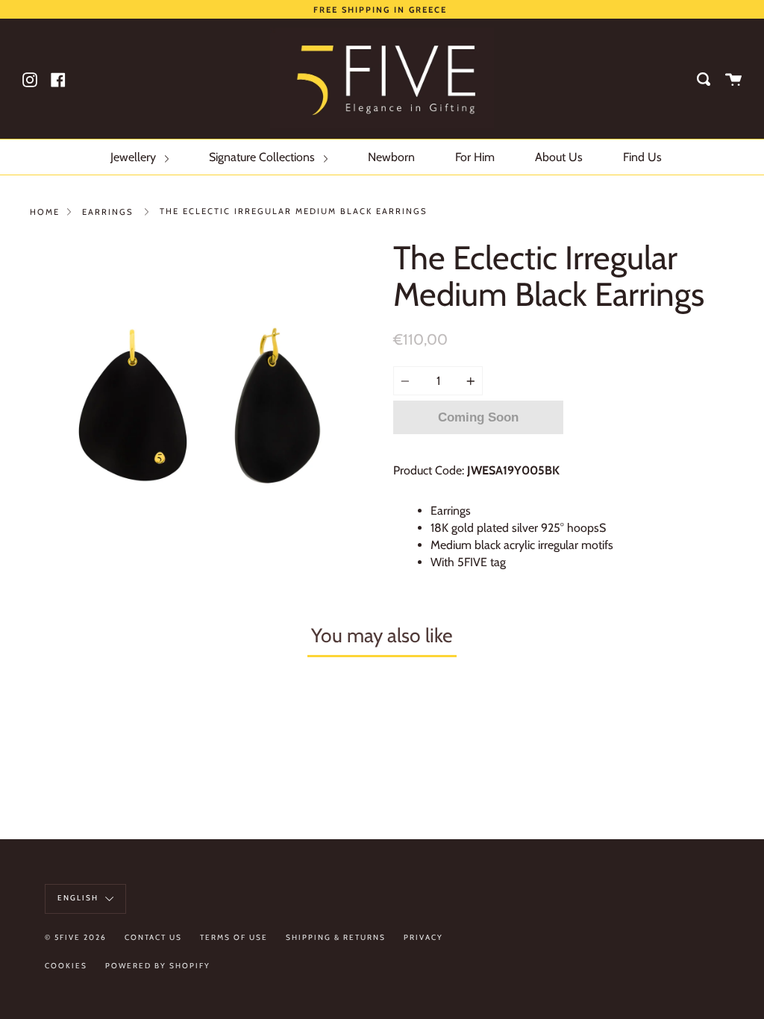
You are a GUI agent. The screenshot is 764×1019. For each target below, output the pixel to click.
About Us (559, 157)
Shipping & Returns (336, 937)
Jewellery (134, 157)
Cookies (66, 966)
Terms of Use (234, 937)
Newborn (391, 157)
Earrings (108, 212)
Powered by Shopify (157, 966)
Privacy (423, 937)
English (79, 898)
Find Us (642, 157)
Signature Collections (263, 157)
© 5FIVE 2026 (76, 937)
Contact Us (153, 937)
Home (45, 212)
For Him (475, 157)
